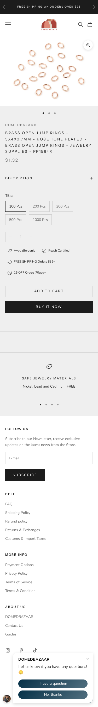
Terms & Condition (20, 590)
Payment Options (19, 564)
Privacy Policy (16, 573)
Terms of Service (18, 582)
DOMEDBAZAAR (19, 616)
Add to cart (49, 291)
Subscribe (25, 475)
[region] (49, 379)
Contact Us (14, 625)
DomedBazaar (21, 125)
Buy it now (49, 306)
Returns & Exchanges (22, 529)
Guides (10, 634)
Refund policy (16, 521)
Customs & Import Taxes (25, 538)
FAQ (9, 504)
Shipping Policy (17, 512)
